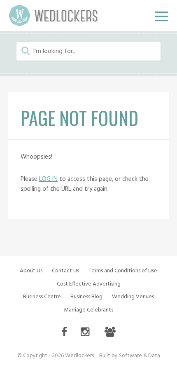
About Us (31, 271)
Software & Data (139, 355)
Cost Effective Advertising (89, 284)
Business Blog (86, 297)
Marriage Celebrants (88, 310)
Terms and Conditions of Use (122, 271)
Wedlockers (53, 15)
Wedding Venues (133, 297)
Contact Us (65, 271)
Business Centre (42, 297)
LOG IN (48, 179)
